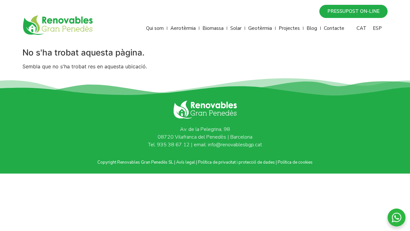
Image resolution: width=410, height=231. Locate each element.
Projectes (289, 28)
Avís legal (185, 162)
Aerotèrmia (183, 28)
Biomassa (213, 28)
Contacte (334, 28)
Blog (312, 28)
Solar (236, 28)
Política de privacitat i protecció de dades (236, 162)
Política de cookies (295, 162)
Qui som (155, 28)
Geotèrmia (260, 28)
